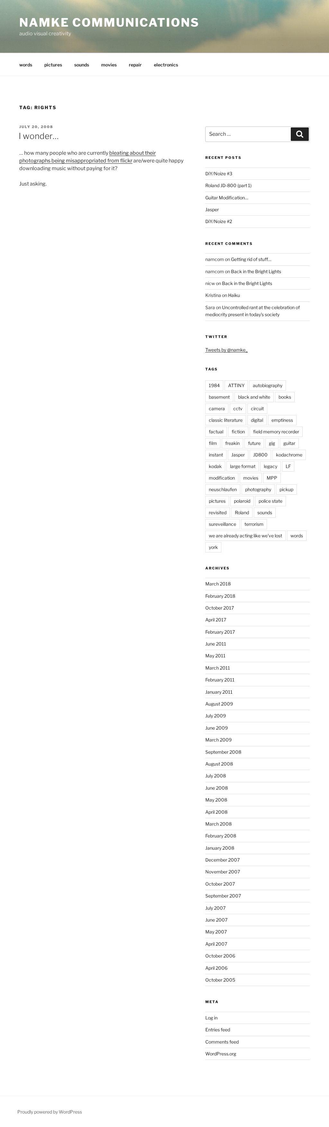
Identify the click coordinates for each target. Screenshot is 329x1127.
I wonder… (39, 136)
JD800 (260, 454)
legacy (270, 466)
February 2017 (220, 632)
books (285, 397)
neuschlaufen (223, 489)
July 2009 (215, 715)
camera (217, 408)
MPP (272, 478)
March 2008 (218, 824)
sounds (81, 64)
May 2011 (215, 655)
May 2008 (216, 799)
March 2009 (218, 739)
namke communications (109, 22)
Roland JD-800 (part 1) (228, 185)
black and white (254, 397)
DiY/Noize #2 (218, 221)
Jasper (212, 209)
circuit (257, 408)
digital (257, 420)
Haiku (234, 295)
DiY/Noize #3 (218, 173)
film (213, 443)
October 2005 (220, 980)
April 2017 (215, 619)
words (25, 64)
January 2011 (219, 692)
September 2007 (223, 895)
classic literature (226, 420)
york (213, 547)
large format (242, 466)
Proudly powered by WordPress (49, 1111)
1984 (214, 385)
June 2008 (216, 788)
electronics (166, 64)
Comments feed (222, 1042)
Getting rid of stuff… (251, 259)
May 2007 (216, 931)
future (254, 443)
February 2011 (220, 679)
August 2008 (219, 764)
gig (272, 443)
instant (216, 454)
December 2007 (222, 860)
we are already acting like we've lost (245, 535)
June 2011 (215, 643)
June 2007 (216, 920)
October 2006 (220, 955)
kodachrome (289, 454)
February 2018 (220, 596)
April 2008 (216, 812)
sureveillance (222, 524)
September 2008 (223, 752)
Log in (211, 1017)
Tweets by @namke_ (226, 349)
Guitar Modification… (226, 197)
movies (109, 64)
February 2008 (220, 835)
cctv (238, 408)
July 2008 (215, 775)
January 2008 (219, 848)
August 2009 (219, 704)
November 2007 (222, 871)
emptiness (282, 420)
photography (258, 489)
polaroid (242, 501)
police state (270, 501)
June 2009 (216, 728)
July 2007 (215, 908)
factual (216, 431)
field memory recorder (276, 431)
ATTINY (236, 385)
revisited (218, 512)
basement (219, 397)
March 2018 (218, 583)
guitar (289, 443)
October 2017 (219, 608)
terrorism (254, 524)
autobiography (267, 385)
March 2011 (217, 668)
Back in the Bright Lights (256, 271)
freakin (232, 443)
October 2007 (220, 884)
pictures (53, 64)
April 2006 (216, 968)
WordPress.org (220, 1053)
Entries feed (217, 1029)
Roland (242, 512)
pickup (286, 489)
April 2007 (216, 944)
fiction (238, 431)
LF (288, 466)
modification (222, 478)
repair (135, 64)
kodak (215, 466)
